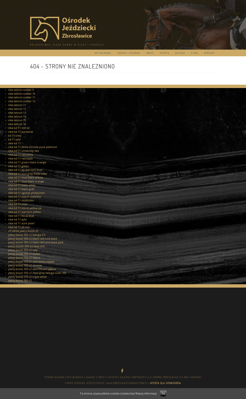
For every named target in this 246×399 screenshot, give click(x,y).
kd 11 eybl (14, 139)
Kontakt (209, 52)
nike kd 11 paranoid (20, 132)
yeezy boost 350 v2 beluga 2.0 (26, 235)
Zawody (91, 377)
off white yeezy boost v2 (23, 231)
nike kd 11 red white (20, 154)
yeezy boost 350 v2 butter (24, 254)
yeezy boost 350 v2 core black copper (31, 261)
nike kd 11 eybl (17, 219)
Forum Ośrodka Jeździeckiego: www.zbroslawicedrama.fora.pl (106, 383)
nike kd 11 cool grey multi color (27, 174)
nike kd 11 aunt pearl (21, 223)
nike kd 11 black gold (21, 189)
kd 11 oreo (14, 135)
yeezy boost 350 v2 (20, 280)
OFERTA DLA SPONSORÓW (165, 383)
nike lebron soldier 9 (21, 90)
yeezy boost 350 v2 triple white (27, 277)
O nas (194, 52)
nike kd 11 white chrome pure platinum (32, 147)
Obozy (150, 52)
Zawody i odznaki (128, 52)
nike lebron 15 (17, 120)
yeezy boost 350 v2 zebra (24, 258)
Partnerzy (139, 377)
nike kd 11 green (18, 166)
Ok (163, 393)
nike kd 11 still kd (18, 128)
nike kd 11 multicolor (21, 200)
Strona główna (54, 377)
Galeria (180, 52)
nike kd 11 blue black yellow (25, 177)
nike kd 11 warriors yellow (24, 212)
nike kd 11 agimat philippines (26, 193)
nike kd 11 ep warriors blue (25, 170)
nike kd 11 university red (23, 151)
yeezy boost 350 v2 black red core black (32, 239)
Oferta (164, 52)
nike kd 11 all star (19, 227)
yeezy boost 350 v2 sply (22, 250)
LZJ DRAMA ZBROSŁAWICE (163, 377)
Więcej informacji (146, 393)
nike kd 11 (14, 143)
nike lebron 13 (17, 113)
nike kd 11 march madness (24, 196)
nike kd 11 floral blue (21, 216)
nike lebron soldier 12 (21, 101)
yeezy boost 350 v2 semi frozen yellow (32, 269)
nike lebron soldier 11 (21, 97)
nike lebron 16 (17, 124)
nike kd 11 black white (21, 185)
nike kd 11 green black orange (27, 162)
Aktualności (103, 52)
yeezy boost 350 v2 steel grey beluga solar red (37, 273)
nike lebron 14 (17, 116)
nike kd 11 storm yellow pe (24, 208)
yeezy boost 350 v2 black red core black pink (35, 242)
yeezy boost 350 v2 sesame (25, 265)
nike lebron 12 (17, 109)
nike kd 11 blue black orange (26, 181)
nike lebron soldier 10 (21, 94)
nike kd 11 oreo (17, 204)
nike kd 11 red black (20, 158)
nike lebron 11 (17, 105)
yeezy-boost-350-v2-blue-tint (26, 246)
